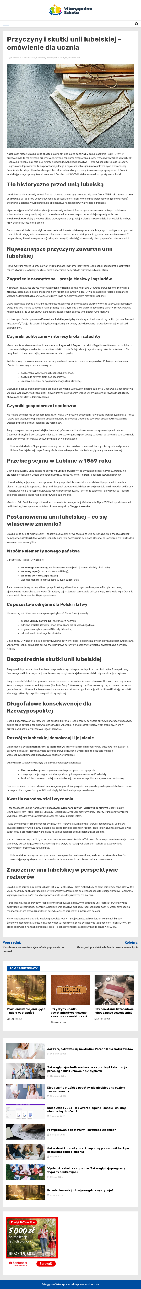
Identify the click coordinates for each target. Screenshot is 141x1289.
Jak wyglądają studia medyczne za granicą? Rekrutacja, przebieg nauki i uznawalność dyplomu (87, 1069)
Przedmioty (74, 57)
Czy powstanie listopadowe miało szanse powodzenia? (114, 1010)
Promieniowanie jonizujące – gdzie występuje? (26, 1010)
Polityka (63, 57)
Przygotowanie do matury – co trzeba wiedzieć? (81, 1129)
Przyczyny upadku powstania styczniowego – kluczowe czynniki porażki (70, 1012)
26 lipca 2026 (15, 1019)
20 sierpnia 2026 (57, 1096)
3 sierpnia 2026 (57, 1135)
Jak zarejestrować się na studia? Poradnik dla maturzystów (90, 1049)
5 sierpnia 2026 (57, 1116)
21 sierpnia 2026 (57, 1076)
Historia (31, 57)
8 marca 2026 (17, 57)
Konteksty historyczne (47, 57)
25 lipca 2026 (59, 1022)
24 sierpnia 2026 (57, 1054)
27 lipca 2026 (56, 1177)
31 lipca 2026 (56, 1157)
